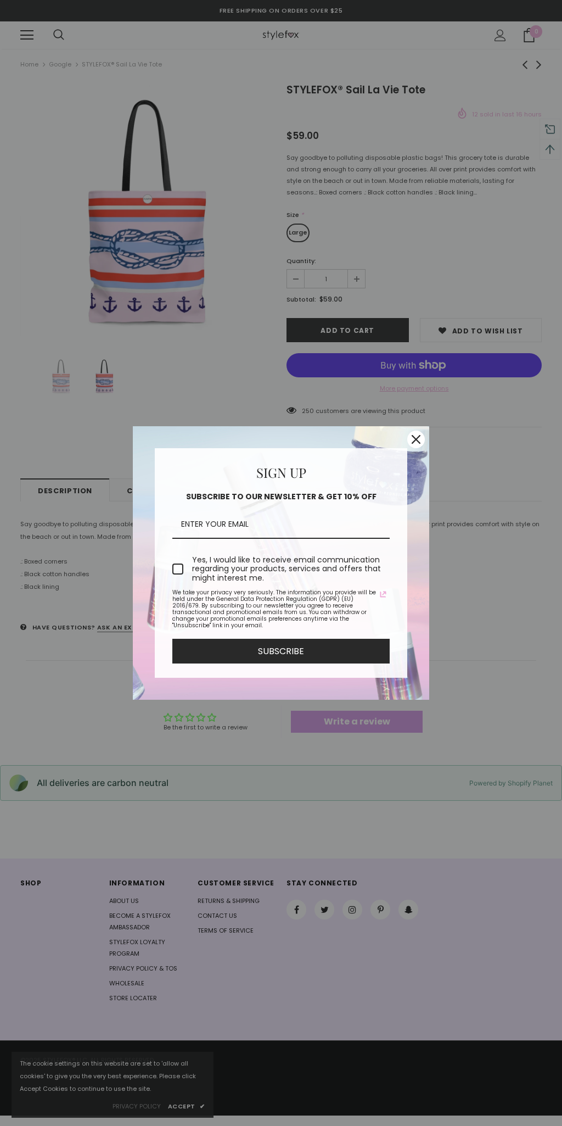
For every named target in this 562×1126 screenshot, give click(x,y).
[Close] (416, 439)
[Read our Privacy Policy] (383, 594)
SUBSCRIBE (281, 651)
